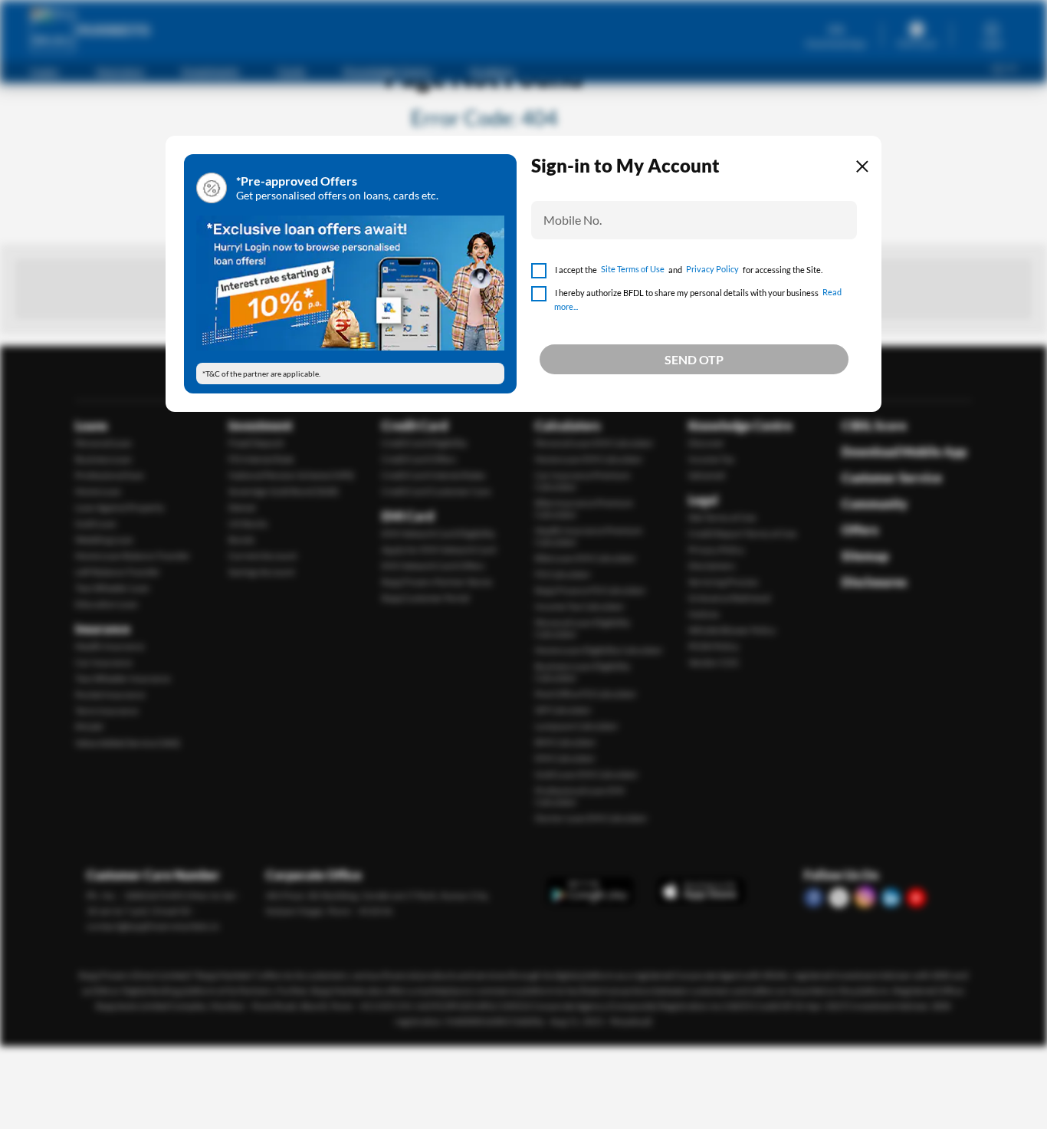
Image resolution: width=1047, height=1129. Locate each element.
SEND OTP (694, 359)
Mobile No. (572, 219)
